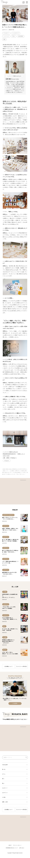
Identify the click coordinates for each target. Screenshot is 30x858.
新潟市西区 (20, 36)
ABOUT (10, 845)
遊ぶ (3, 783)
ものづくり (5, 792)
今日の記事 (5, 764)
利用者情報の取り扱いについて (12, 847)
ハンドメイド (6, 36)
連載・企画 (5, 801)
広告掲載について (8, 666)
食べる (3, 769)
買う (3, 778)
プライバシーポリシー (17, 845)
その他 (3, 797)
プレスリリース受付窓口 (21, 666)
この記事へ (15, 703)
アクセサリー (6, 33)
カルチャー (5, 788)
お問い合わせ (21, 847)
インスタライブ (15, 33)
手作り (13, 36)
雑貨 (4, 39)
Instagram (6, 460)
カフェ (3, 774)
